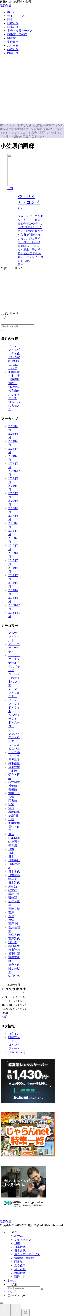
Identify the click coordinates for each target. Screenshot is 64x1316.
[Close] (25, 1312)
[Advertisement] (32, 90)
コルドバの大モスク (14, 405)
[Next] (16, 1310)
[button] (2, 330)
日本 (17, 1243)
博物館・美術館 (24, 1258)
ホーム (18, 1235)
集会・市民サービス (27, 1254)
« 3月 (4, 1016)
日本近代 (20, 1246)
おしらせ (20, 1269)
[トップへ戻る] (1, 1303)
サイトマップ (22, 1239)
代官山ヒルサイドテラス (14, 394)
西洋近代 (20, 1272)
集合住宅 (20, 1265)
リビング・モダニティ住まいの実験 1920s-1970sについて (14, 357)
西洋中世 (20, 1276)
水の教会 (14, 386)
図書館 (18, 1261)
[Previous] (5, 1310)
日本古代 (20, 1250)
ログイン (14, 1033)
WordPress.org (16, 1052)
